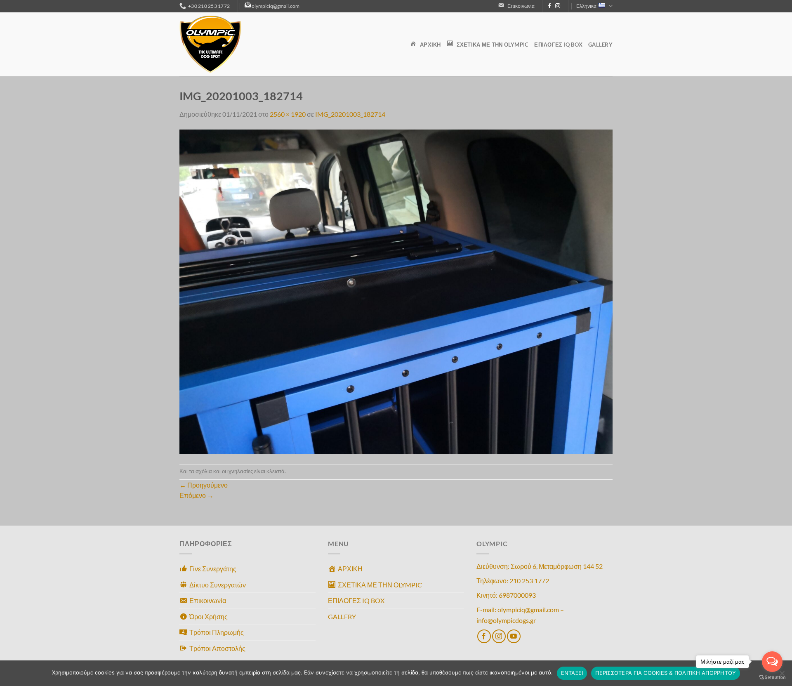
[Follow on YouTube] (514, 636)
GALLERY (600, 44)
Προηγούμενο (203, 485)
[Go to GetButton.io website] (772, 677)
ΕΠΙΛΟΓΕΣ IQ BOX (558, 44)
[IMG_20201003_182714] (396, 291)
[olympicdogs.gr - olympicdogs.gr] (220, 44)
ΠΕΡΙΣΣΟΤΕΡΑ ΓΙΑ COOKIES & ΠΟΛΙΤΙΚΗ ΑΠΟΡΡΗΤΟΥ (665, 672)
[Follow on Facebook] (549, 6)
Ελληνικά (586, 6)
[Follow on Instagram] (557, 6)
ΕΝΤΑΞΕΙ (572, 672)
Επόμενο (196, 495)
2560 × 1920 (288, 114)
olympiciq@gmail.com (275, 6)
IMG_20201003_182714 (350, 114)
